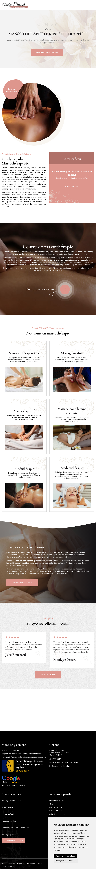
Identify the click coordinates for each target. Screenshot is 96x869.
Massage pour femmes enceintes (15, 828)
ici (7, 573)
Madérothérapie (8, 814)
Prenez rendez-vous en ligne (18, 560)
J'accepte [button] (59, 856)
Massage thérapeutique (11, 800)
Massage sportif (8, 834)
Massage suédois (9, 821)
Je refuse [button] (71, 856)
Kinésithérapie (7, 807)
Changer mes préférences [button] (65, 861)
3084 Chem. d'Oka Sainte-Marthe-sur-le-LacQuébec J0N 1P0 (59, 752)
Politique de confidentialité (59, 766)
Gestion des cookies (7, 866)
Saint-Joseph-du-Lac (57, 814)
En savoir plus (24, 365)
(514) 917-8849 (53, 571)
